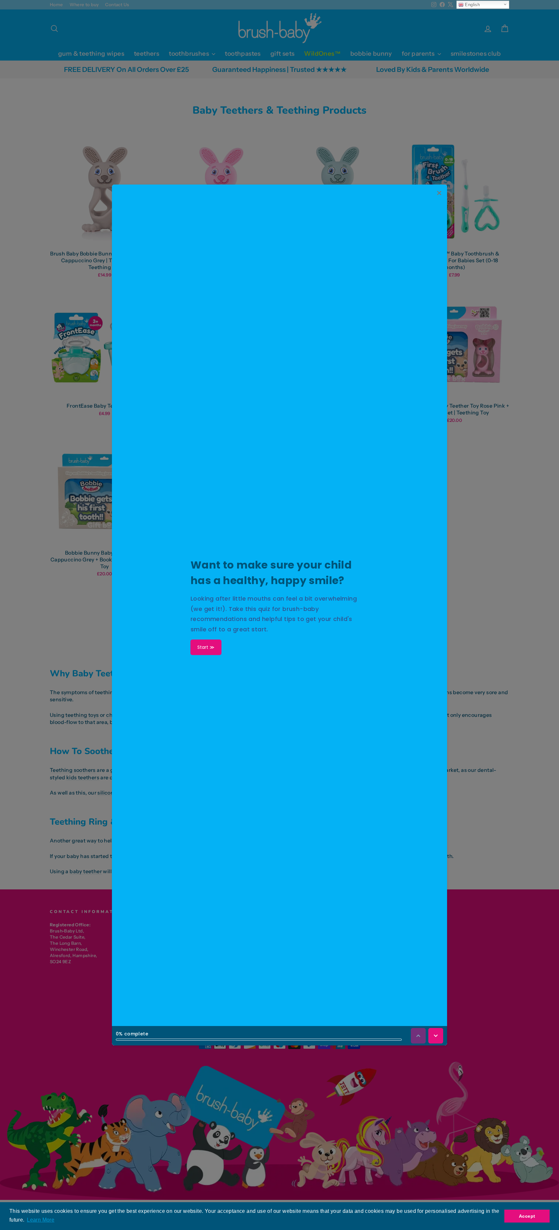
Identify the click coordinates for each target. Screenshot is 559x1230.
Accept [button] (527, 1216)
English (472, 4)
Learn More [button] (40, 1220)
